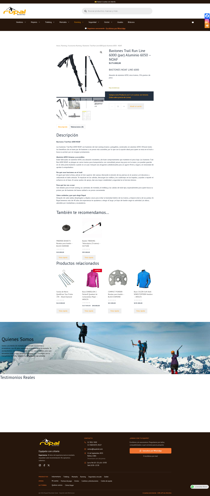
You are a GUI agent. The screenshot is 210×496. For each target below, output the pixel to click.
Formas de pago (66, 481)
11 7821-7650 (92, 442)
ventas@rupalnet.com (95, 449)
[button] (101, 52)
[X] (48, 465)
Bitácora (131, 22)
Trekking (48, 22)
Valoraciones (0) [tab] (77, 127)
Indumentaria (56, 477)
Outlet (106, 22)
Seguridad (92, 22)
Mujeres (34, 22)
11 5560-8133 (92, 445)
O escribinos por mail (150, 456)
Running (77, 22)
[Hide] (209, 30)
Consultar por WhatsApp (152, 451)
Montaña (63, 22)
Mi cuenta (55, 481)
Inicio (58, 46)
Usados (120, 22)
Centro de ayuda (106, 481)
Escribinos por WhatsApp (115, 28)
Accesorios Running (75, 46)
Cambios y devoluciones (90, 481)
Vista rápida (63, 257)
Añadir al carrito (136, 106)
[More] (207, 25)
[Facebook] (207, 15)
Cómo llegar (69, 485)
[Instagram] (207, 20)
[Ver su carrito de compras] (192, 22)
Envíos (76, 481)
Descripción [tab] (62, 127)
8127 (100, 445)
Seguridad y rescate (95, 477)
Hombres (19, 22)
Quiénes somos (57, 485)
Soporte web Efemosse (66, 493)
